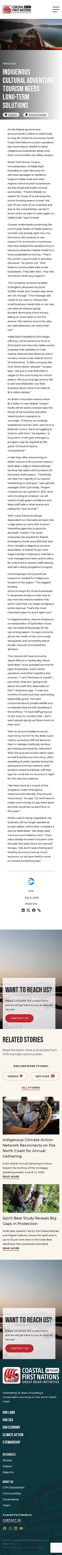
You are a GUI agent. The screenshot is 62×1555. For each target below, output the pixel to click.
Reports (8, 1472)
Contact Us (19, 1018)
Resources (9, 1455)
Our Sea (8, 1420)
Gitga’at (12, 114)
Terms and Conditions (31, 1547)
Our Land (9, 1412)
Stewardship (11, 1442)
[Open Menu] (56, 9)
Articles (42, 1076)
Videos (13, 1076)
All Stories (31, 1087)
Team (6, 1505)
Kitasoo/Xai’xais (37, 114)
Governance (11, 1499)
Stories (7, 1460)
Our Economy (11, 1427)
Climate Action (13, 1435)
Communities (12, 1493)
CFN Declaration (13, 1487)
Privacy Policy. (11, 1547)
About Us (8, 1482)
